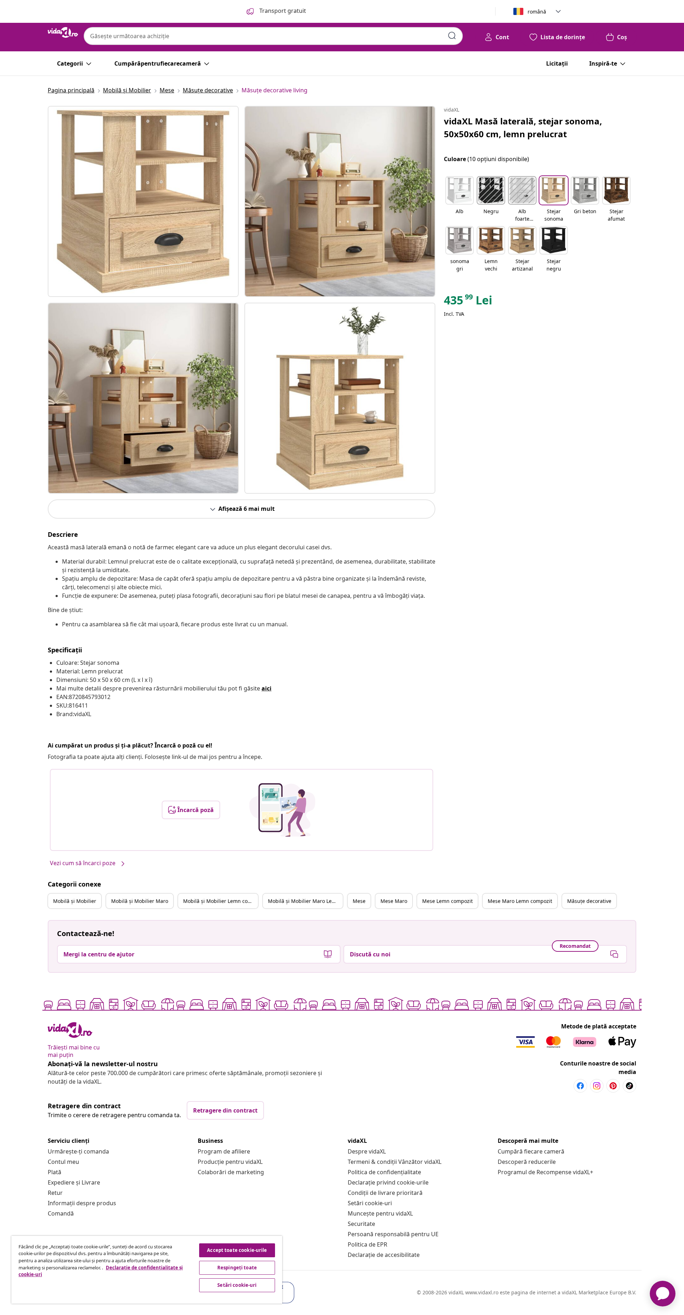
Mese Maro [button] (393, 901)
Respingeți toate (237, 1267)
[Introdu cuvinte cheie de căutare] (452, 35)
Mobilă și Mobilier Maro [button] (139, 901)
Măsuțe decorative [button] (589, 901)
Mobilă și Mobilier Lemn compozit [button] (220, 901)
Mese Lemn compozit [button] (447, 901)
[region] (146, 1270)
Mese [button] (359, 901)
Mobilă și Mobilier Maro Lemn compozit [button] (305, 901)
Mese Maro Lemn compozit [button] (520, 901)
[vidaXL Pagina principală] (63, 32)
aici (266, 688)
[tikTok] (629, 1085)
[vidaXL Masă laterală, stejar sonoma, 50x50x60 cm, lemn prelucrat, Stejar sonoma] (143, 201)
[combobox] (273, 36)
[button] (459, 199)
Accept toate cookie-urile (237, 1250)
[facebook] (580, 1085)
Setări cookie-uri (370, 1203)
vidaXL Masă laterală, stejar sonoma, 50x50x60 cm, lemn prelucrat (523, 127)
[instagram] (596, 1085)
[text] (468, 302)
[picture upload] (282, 810)
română (537, 11)
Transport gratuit (282, 11)
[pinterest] (613, 1085)
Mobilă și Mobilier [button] (74, 901)
